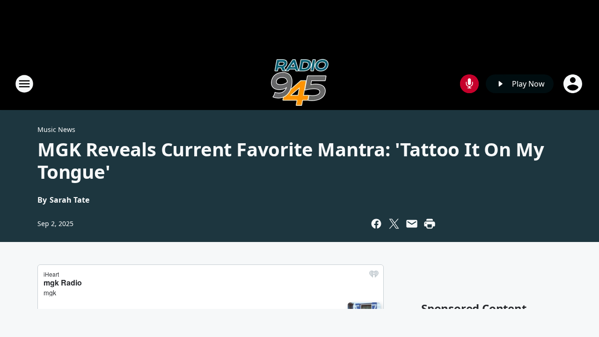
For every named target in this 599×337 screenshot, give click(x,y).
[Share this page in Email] (411, 223)
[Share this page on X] (394, 223)
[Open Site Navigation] (24, 83)
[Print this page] (429, 223)
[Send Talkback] (469, 83)
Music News (56, 129)
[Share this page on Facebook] (376, 223)
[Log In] (573, 83)
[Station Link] (300, 83)
